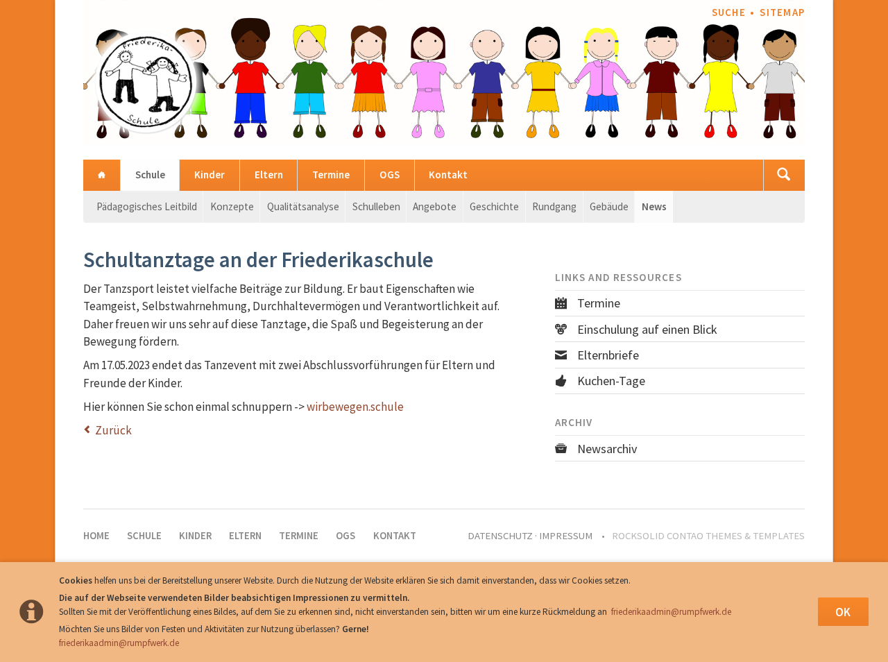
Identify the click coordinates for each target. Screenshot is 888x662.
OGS (389, 174)
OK (843, 612)
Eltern (269, 174)
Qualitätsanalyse (303, 206)
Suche (729, 12)
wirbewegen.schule (355, 406)
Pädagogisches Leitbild (146, 206)
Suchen (784, 175)
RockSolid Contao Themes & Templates (708, 535)
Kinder (209, 174)
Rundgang (554, 206)
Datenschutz (500, 535)
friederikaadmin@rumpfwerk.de (671, 612)
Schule (150, 174)
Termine (331, 174)
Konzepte (232, 206)
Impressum (565, 535)
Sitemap (782, 12)
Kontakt (448, 174)
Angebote (434, 206)
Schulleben (376, 206)
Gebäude (609, 206)
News (654, 206)
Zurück (113, 430)
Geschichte (494, 206)
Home (101, 175)
